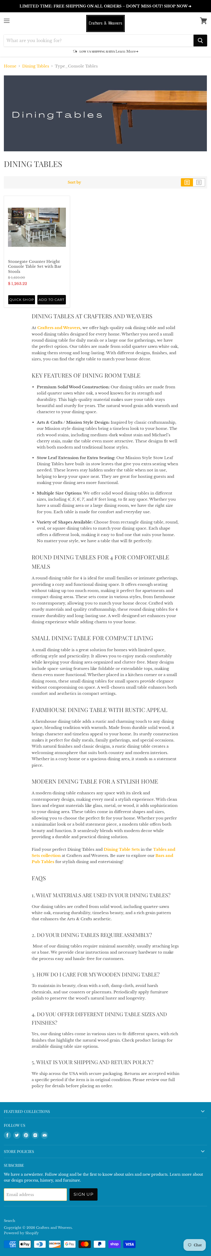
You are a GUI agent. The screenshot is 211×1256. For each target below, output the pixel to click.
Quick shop (21, 300)
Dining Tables (35, 66)
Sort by (74, 182)
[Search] (200, 40)
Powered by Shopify (21, 1233)
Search (9, 1221)
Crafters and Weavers (58, 327)
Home (10, 66)
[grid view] (187, 182)
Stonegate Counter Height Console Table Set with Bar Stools (34, 266)
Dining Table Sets (122, 849)
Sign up (83, 1194)
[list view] (199, 182)
